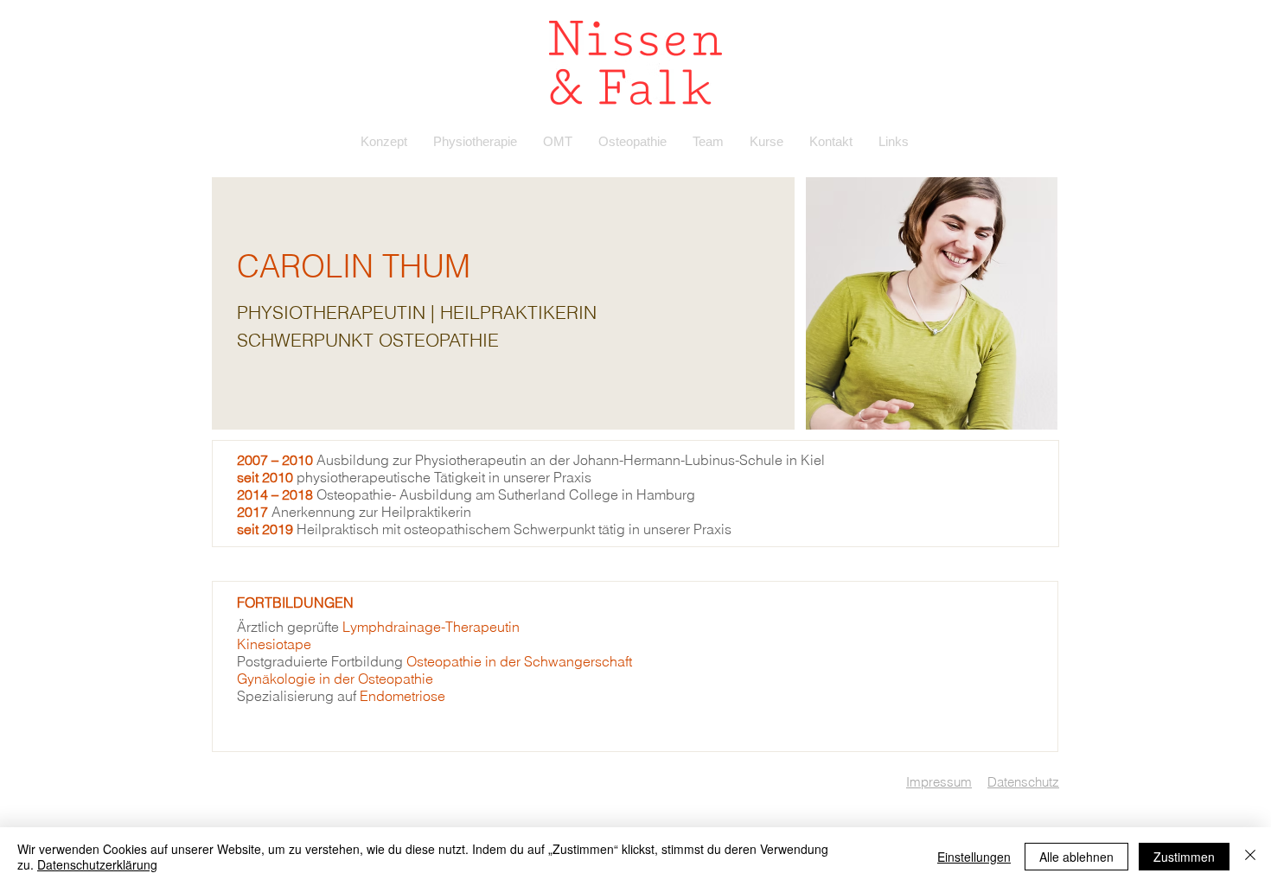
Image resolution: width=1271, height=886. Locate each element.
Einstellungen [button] (974, 856)
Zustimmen (1184, 856)
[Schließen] (1250, 856)
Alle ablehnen (1076, 856)
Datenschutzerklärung (97, 864)
